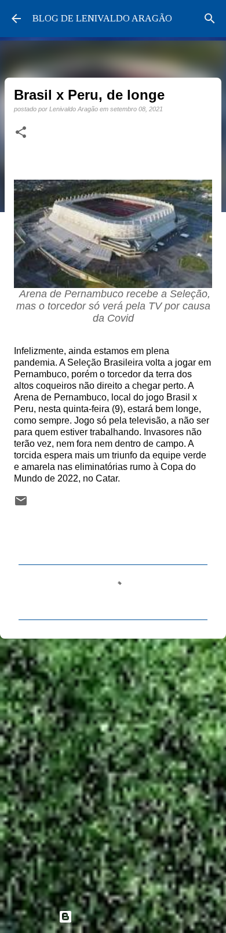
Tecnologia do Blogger (119, 916)
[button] (21, 132)
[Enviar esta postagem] (21, 504)
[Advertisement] (113, 769)
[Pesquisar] (210, 18)
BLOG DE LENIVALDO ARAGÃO (102, 18)
